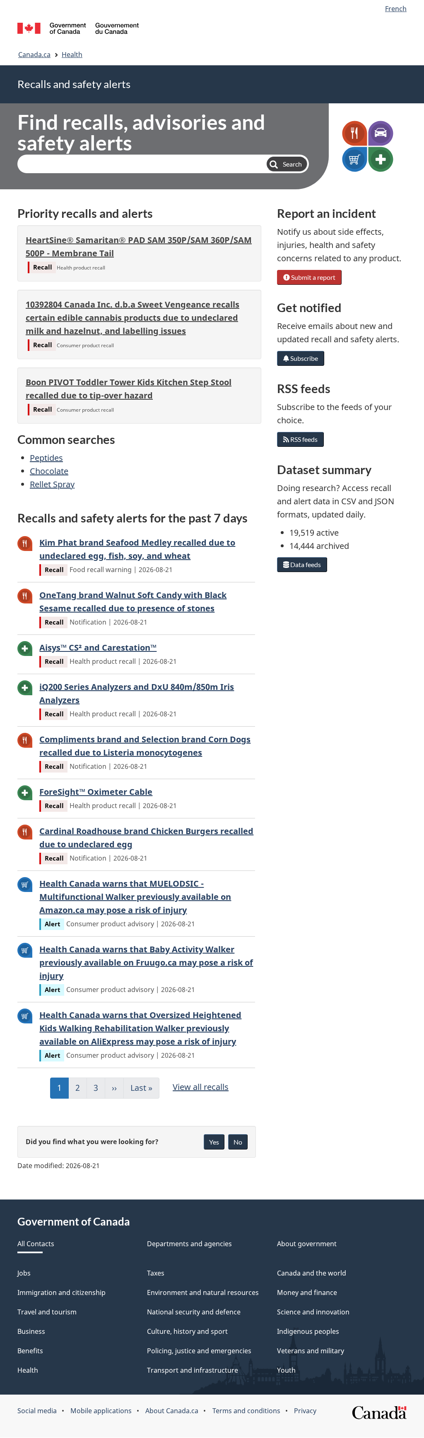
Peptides (46, 457)
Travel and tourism (47, 1311)
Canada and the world (311, 1273)
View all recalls (201, 1086)
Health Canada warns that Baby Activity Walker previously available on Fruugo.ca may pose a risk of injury (146, 962)
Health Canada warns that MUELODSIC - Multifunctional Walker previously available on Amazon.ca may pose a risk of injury (135, 897)
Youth (286, 1370)
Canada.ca (34, 54)
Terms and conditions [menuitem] (246, 1410)
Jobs (24, 1273)
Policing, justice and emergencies (199, 1350)
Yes (214, 1142)
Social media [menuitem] (37, 1410)
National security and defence (194, 1311)
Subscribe (303, 358)
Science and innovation (313, 1311)
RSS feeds (303, 439)
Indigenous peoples (308, 1331)
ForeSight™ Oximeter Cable (95, 791)
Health (72, 54)
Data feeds (305, 564)
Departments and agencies (189, 1243)
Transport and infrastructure (192, 1370)
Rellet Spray (52, 484)
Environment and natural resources (203, 1292)
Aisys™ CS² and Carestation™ (98, 647)
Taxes (155, 1273)
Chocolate (49, 471)
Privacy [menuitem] (305, 1410)
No (238, 1142)
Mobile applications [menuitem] (101, 1410)
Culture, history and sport (187, 1331)
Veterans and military (310, 1350)
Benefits (30, 1350)
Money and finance (307, 1292)
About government (307, 1243)
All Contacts (35, 1243)
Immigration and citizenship (61, 1292)
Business (31, 1331)
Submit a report (312, 277)
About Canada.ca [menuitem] (171, 1410)
